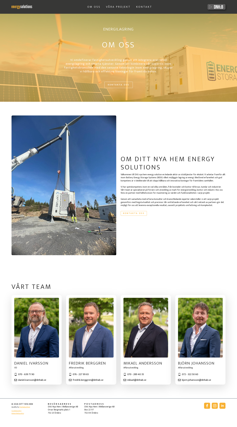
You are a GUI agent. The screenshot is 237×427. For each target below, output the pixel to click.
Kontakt (144, 7)
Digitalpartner (24, 406)
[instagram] (215, 406)
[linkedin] (222, 406)
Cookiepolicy (16, 411)
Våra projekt (118, 7)
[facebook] (207, 406)
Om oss (94, 7)
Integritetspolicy (18, 413)
